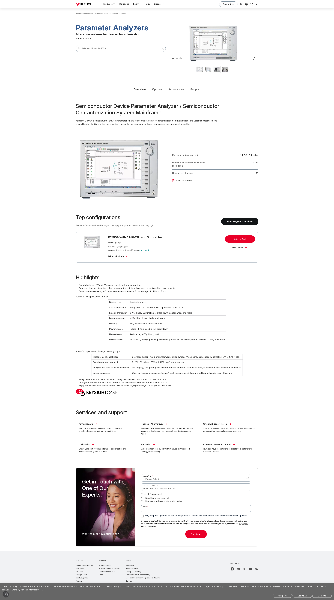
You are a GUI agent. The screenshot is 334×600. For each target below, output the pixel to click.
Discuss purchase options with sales (163, 501)
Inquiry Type (148, 476)
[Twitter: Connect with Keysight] (244, 569)
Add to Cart (240, 239)
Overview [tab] (140, 89)
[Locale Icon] (246, 4)
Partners (79, 581)
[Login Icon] (241, 4)
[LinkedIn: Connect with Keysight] (238, 569)
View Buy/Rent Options (239, 221)
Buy (148, 4)
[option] (199, 69)
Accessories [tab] (176, 89)
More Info (322, 596)
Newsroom (130, 565)
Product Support (105, 565)
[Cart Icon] (251, 4)
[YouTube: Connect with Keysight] (250, 569)
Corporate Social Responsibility (138, 575)
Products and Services (84, 565)
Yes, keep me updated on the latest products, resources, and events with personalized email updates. (196, 515)
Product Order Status (107, 572)
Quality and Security (133, 572)
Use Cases (80, 568)
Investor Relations (132, 568)
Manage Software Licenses (109, 568)
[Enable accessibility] (6, 594)
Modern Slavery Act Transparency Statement (143, 578)
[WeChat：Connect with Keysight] (256, 569)
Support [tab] (195, 89)
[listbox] (213, 69)
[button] (162, 48)
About (129, 561)
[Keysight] (86, 4)
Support (103, 561)
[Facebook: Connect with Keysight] (232, 569)
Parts (101, 575)
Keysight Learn (81, 575)
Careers (129, 581)
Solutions (124, 4)
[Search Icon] (256, 4)
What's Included (116, 256)
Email (145, 507)
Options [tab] (157, 89)
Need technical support (157, 498)
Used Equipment (82, 578)
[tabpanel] (167, 321)
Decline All (302, 596)
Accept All (282, 596)
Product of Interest (151, 485)
